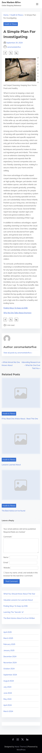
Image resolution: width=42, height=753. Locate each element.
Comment (7, 537)
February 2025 (9, 644)
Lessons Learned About (11, 465)
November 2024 (10, 663)
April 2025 (7, 632)
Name (6, 557)
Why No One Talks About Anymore (17, 313)
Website (6, 568)
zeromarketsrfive (14, 47)
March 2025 (8, 638)
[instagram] (18, 740)
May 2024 (7, 699)
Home (5, 15)
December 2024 (9, 657)
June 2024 (7, 693)
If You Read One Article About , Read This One (20, 419)
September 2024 (10, 675)
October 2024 (9, 669)
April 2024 (7, 705)
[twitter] (10, 53)
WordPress (21, 750)
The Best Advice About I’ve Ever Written (19, 618)
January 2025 (8, 650)
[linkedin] (27, 740)
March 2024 (8, 711)
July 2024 (7, 687)
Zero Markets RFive (11, 2)
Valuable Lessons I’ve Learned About (18, 600)
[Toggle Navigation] (37, 4)
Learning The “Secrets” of (13, 612)
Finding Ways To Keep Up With (15, 308)
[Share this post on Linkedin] (16, 53)
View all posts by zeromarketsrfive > (17, 353)
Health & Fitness (16, 15)
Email (6, 563)
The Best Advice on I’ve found (13, 511)
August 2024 (8, 681)
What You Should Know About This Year (19, 594)
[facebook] (5, 53)
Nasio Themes (21, 747)
